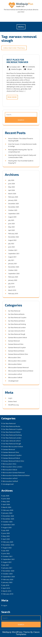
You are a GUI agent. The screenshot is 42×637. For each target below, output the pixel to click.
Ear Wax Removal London (17, 327)
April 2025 (11, 230)
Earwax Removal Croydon (17, 347)
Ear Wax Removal (14, 311)
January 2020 (12, 280)
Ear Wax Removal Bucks (16, 314)
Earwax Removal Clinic (15, 344)
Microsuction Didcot (15, 364)
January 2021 (12, 264)
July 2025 (11, 220)
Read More (12, 97)
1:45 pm (27, 69)
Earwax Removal (14, 341)
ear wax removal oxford (16, 331)
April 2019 (11, 287)
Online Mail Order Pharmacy (14, 48)
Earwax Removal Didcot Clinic (18, 354)
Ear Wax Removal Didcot (16, 321)
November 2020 (13, 267)
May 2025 (11, 227)
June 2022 (11, 247)
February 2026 (13, 197)
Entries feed (12, 401)
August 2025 (12, 217)
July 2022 (11, 244)
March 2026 (12, 194)
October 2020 (12, 270)
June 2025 (11, 224)
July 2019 (11, 284)
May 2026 (11, 187)
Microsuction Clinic (14, 357)
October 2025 (12, 210)
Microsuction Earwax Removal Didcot (20, 371)
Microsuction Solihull (15, 377)
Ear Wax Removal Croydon (17, 317)
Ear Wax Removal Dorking (17, 324)
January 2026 (12, 200)
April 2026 (11, 190)
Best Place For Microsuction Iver (17, 60)
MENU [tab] (21, 26)
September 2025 (13, 214)
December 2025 (13, 204)
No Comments (28, 67)
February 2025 (13, 234)
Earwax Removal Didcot (16, 351)
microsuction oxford (15, 374)
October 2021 (12, 250)
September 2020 (13, 274)
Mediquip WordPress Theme (16, 632)
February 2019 (13, 294)
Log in (10, 398)
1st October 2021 (14, 67)
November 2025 (13, 207)
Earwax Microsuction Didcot (17, 337)
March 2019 (12, 290)
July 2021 (11, 260)
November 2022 (13, 237)
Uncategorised (13, 381)
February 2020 (13, 277)
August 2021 (12, 257)
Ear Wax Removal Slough (16, 334)
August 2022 (12, 240)
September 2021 (13, 254)
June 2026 (11, 184)
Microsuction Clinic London (17, 361)
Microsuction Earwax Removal (18, 367)
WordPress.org (13, 405)
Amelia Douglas (15, 69)
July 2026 (11, 180)
